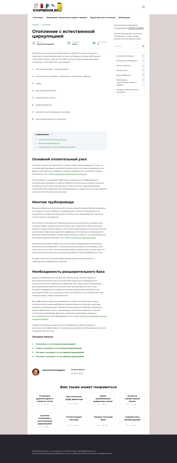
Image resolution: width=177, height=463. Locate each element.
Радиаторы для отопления (102, 18)
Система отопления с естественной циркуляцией (60, 352)
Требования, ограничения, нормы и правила (66, 18)
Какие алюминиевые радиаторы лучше (103, 398)
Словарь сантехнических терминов (127, 91)
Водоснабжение (123, 75)
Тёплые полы (122, 70)
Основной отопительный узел (52, 140)
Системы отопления (125, 56)
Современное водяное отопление (70, 174)
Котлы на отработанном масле (132, 398)
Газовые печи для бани (103, 418)
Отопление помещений (126, 61)
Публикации (124, 18)
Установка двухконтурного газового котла (44, 398)
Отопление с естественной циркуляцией (55, 344)
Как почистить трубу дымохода (74, 397)
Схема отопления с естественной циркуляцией (59, 348)
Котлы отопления (123, 65)
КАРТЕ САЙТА (136, 28)
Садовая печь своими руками (132, 418)
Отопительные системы (74, 418)
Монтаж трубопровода (49, 143)
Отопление (38, 18)
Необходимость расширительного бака (57, 147)
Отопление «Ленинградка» (82, 238)
